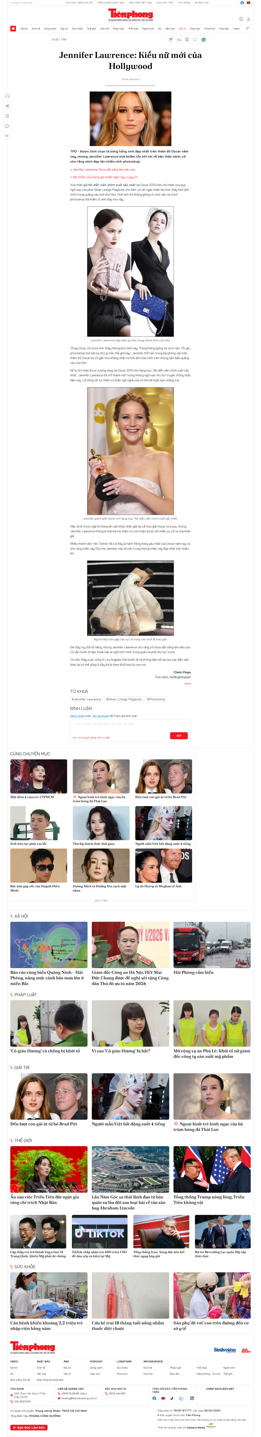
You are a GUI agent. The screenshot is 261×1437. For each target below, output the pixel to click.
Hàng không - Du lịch (209, 1373)
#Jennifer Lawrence (86, 699)
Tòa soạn (184, 2)
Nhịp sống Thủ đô (20, 1379)
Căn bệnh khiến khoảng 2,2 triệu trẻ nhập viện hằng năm (46, 1325)
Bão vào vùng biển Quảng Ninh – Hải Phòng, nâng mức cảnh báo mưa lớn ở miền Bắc (47, 978)
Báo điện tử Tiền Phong (130, 15)
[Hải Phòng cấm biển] (212, 945)
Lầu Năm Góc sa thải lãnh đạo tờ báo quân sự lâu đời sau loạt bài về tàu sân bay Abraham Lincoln (128, 1202)
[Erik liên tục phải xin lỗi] (38, 823)
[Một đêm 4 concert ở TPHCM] (38, 776)
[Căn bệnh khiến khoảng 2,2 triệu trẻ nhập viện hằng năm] (49, 1295)
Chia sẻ (7, 106)
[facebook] (242, 3)
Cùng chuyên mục (30, 753)
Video (236, 28)
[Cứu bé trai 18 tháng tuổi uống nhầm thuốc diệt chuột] (130, 1295)
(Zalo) (83, 1393)
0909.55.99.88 (70, 1393)
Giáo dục (195, 28)
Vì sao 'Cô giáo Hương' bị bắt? (121, 1051)
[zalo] (183, 1398)
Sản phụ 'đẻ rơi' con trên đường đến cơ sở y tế (211, 1325)
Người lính (148, 28)
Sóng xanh (50, 28)
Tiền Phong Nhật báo (111, 2)
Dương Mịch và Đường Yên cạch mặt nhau (99, 888)
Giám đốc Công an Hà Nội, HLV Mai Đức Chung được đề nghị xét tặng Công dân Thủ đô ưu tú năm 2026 (130, 978)
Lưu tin (7, 116)
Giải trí (182, 28)
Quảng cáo (202, 2)
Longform (124, 1361)
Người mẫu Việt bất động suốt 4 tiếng (163, 844)
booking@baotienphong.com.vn (79, 1398)
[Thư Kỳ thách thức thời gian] (101, 823)
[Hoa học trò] (246, 1351)
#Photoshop (156, 699)
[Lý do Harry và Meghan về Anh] (163, 866)
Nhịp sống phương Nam (50, 1379)
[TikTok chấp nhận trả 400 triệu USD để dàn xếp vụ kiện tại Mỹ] (100, 1231)
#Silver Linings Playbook (124, 699)
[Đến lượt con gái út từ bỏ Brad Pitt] (163, 776)
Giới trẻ (104, 28)
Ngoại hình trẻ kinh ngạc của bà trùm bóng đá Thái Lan (99, 799)
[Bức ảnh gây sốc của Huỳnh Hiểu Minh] (38, 866)
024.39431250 (22, 1401)
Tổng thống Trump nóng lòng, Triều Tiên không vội (208, 1199)
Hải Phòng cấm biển (193, 972)
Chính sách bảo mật (220, 1388)
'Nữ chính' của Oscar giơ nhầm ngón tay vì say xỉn (105, 177)
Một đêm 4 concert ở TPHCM (32, 797)
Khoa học (210, 28)
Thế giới (91, 28)
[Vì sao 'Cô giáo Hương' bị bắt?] (130, 1023)
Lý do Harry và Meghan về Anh (158, 886)
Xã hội (24, 28)
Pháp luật (118, 28)
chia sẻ (170, 39)
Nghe (7, 96)
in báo (187, 39)
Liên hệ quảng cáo (71, 1388)
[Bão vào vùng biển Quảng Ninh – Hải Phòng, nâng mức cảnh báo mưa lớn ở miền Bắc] (49, 945)
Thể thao (133, 28)
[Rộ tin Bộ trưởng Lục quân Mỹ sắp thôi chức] (223, 1231)
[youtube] (248, 3)
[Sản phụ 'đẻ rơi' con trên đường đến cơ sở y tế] (212, 1295)
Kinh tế (36, 28)
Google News (203, 39)
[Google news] (193, 1398)
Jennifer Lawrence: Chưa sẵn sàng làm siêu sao (104, 169)
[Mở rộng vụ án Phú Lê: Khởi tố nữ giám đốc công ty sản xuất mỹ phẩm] (212, 1023)
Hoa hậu (224, 28)
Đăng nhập (77, 716)
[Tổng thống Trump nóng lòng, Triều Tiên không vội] (212, 1169)
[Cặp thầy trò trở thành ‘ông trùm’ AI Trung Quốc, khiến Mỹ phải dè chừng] (38, 1231)
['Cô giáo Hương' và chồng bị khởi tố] (49, 1023)
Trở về (7, 135)
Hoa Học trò (165, 2)
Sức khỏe (77, 28)
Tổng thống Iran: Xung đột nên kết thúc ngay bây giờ (159, 1254)
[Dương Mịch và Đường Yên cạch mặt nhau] (101, 866)
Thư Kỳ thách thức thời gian (94, 844)
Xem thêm (248, 28)
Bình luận (7, 126)
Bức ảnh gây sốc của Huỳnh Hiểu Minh (35, 888)
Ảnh (66, 1361)
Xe (159, 28)
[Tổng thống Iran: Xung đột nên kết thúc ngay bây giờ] (161, 1231)
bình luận (195, 39)
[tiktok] (174, 1398)
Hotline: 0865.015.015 (79, 2)
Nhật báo (43, 1361)
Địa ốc (64, 28)
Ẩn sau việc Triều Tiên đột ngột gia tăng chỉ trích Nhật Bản (44, 1199)
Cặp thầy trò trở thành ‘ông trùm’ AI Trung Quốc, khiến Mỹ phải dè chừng (38, 1254)
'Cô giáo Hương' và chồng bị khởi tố (45, 1051)
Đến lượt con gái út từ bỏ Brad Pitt (161, 797)
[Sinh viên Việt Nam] (225, 1351)
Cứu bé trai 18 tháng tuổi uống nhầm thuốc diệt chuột (128, 1325)
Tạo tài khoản (100, 716)
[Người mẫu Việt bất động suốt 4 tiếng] (163, 823)
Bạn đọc (175, 1373)
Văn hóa (170, 28)
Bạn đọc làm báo (31, 1427)
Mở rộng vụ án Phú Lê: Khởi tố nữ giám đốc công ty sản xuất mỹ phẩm (211, 1053)
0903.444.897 (117, 1393)
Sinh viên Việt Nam (140, 2)
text (179, 39)
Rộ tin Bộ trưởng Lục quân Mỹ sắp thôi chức (220, 1254)
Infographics (153, 1361)
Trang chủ (13, 28)
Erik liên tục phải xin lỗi (28, 844)
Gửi (179, 735)
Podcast (96, 1361)
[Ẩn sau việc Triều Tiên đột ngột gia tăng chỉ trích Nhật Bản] (49, 1169)
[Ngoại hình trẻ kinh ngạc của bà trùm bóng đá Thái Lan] (101, 776)
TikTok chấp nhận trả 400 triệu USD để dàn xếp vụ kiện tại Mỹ (99, 1254)
